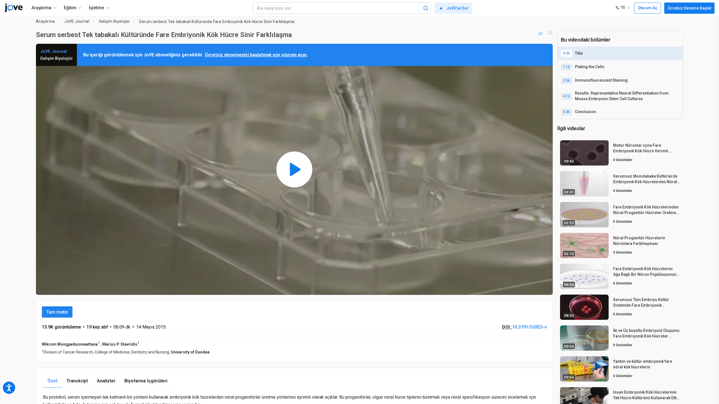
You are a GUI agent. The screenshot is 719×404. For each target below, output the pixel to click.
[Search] (426, 8)
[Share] (540, 32)
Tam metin (57, 312)
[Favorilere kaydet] (550, 32)
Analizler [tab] (106, 381)
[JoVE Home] (13, 7)
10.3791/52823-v (529, 327)
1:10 (566, 67)
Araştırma (45, 21)
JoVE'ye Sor (457, 8)
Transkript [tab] (77, 381)
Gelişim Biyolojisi (114, 21)
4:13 (566, 96)
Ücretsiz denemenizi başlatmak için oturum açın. (256, 55)
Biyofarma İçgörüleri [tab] (145, 381)
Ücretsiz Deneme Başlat (689, 8)
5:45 (566, 112)
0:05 (566, 53)
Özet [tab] (52, 381)
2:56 (566, 80)
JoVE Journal (76, 21)
